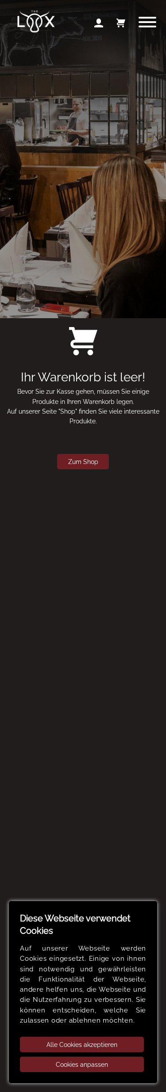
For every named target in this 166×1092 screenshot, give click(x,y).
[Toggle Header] (146, 23)
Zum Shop (83, 461)
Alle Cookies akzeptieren (81, 1044)
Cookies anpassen (82, 1064)
